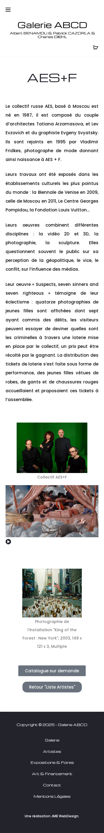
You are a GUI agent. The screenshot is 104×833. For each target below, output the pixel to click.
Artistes (52, 751)
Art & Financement (52, 773)
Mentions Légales (52, 796)
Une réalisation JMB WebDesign (51, 816)
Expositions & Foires (52, 762)
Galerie (52, 740)
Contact (52, 785)
